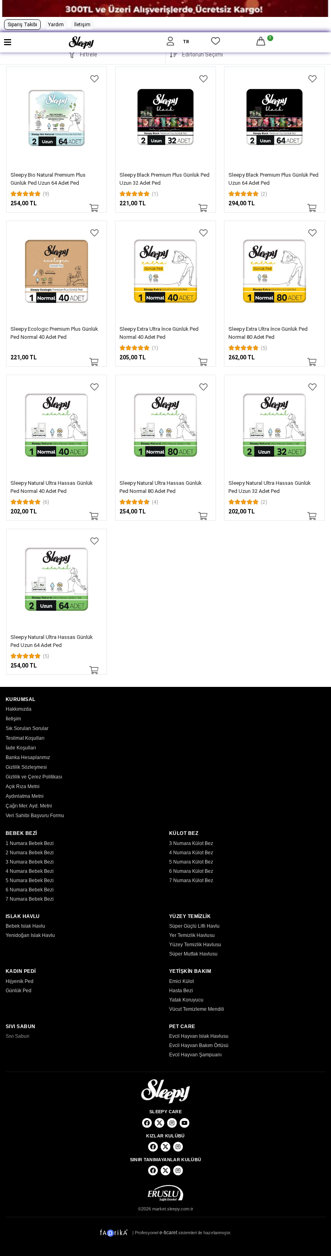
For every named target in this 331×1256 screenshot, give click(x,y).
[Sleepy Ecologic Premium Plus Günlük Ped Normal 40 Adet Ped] (56, 271)
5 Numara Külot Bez (191, 862)
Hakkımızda (18, 709)
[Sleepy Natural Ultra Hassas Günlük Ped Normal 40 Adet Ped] (56, 425)
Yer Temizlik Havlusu (192, 935)
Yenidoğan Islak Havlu (30, 935)
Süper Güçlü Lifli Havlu (194, 926)
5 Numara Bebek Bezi (30, 880)
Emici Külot (181, 981)
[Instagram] (172, 1123)
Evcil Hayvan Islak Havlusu (198, 1036)
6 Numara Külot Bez (191, 871)
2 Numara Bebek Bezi (30, 852)
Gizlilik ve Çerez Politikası (34, 777)
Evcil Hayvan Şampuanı (195, 1055)
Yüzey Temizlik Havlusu (195, 944)
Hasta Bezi (181, 990)
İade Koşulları (21, 748)
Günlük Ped (18, 990)
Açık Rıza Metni (23, 786)
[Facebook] (147, 1123)
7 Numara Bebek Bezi (30, 899)
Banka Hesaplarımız (28, 757)
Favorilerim (215, 42)
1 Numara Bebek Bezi (30, 843)
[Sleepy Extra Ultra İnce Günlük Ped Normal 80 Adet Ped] (274, 271)
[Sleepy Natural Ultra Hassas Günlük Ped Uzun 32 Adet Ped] (274, 425)
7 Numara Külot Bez (191, 880)
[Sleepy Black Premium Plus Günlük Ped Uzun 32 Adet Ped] (165, 117)
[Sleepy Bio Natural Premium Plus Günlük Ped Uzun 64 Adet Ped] (56, 117)
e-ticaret (168, 1232)
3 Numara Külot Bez (191, 843)
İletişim (82, 24)
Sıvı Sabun (17, 1036)
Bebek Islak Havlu (25, 926)
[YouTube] (184, 1123)
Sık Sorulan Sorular (27, 728)
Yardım (56, 24)
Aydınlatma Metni (25, 796)
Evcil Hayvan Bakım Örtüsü (198, 1045)
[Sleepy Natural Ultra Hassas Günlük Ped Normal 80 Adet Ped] (165, 425)
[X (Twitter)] (159, 1123)
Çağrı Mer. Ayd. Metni (29, 806)
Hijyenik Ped (20, 981)
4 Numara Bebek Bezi (30, 871)
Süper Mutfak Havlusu (193, 954)
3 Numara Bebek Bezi (30, 862)
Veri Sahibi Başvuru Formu (35, 815)
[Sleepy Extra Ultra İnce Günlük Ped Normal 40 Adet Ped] (165, 271)
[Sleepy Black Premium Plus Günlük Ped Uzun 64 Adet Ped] (274, 117)
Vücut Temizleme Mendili (196, 1009)
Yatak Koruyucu (186, 1000)
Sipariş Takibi (22, 24)
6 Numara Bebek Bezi (30, 890)
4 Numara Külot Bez (191, 852)
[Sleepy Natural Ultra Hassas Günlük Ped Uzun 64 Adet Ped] (56, 579)
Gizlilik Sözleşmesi (26, 767)
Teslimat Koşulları (25, 738)
